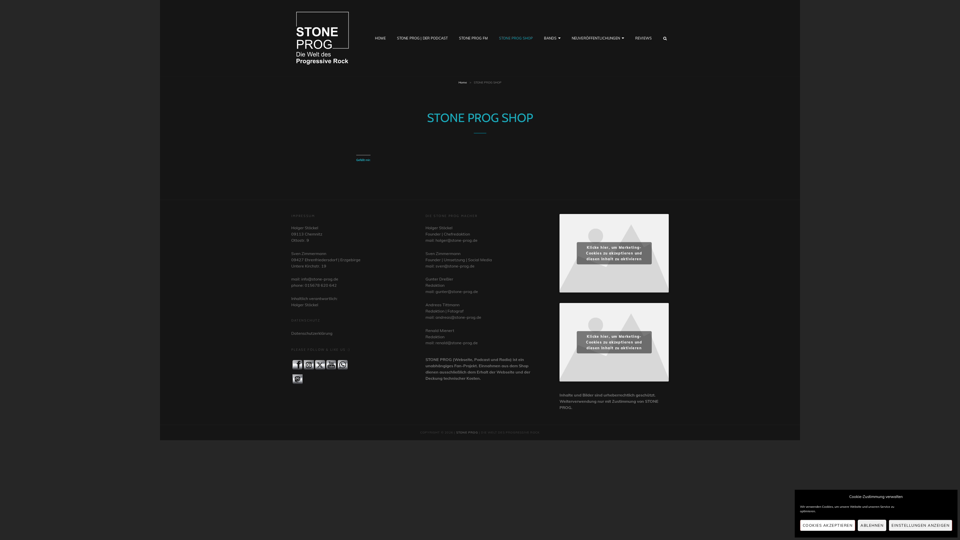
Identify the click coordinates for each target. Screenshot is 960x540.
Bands (550, 38)
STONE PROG (467, 432)
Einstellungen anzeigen (921, 525)
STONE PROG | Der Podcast (422, 38)
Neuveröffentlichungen (596, 38)
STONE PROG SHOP (516, 38)
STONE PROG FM (473, 38)
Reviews (643, 38)
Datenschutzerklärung (311, 333)
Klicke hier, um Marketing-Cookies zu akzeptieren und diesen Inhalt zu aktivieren (614, 253)
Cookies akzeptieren (828, 525)
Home (380, 38)
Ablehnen (872, 525)
